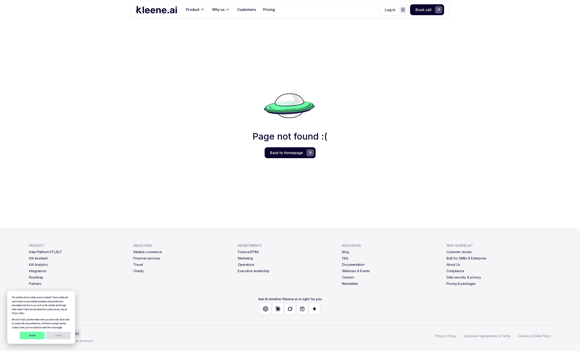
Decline (58, 335)
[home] (156, 9)
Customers (246, 9)
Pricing (269, 9)
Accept (32, 335)
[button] (195, 10)
